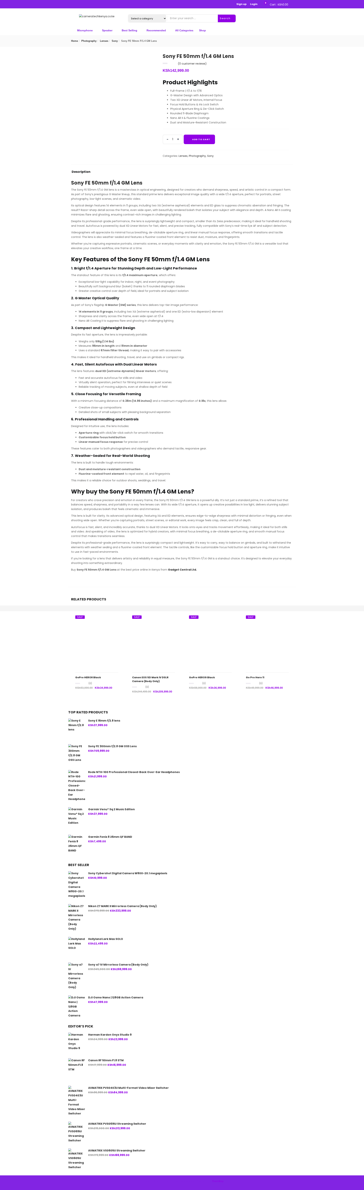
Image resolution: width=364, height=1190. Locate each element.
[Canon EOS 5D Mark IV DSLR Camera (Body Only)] (153, 619)
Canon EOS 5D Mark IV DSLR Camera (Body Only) (150, 679)
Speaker (107, 30)
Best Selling (129, 30)
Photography (88, 40)
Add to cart (201, 139)
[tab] (81, 172)
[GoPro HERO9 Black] (210, 619)
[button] (278, 4)
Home (74, 40)
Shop (202, 30)
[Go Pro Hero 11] (267, 619)
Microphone (85, 30)
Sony (115, 40)
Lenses (104, 40)
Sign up (241, 4)
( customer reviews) (192, 64)
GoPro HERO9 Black (202, 677)
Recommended (156, 30)
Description (81, 172)
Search (225, 18)
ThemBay (218, 1181)
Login (253, 4)
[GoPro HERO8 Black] (96, 619)
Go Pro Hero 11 (255, 677)
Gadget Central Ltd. (182, 570)
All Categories (184, 30)
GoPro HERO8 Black (88, 677)
